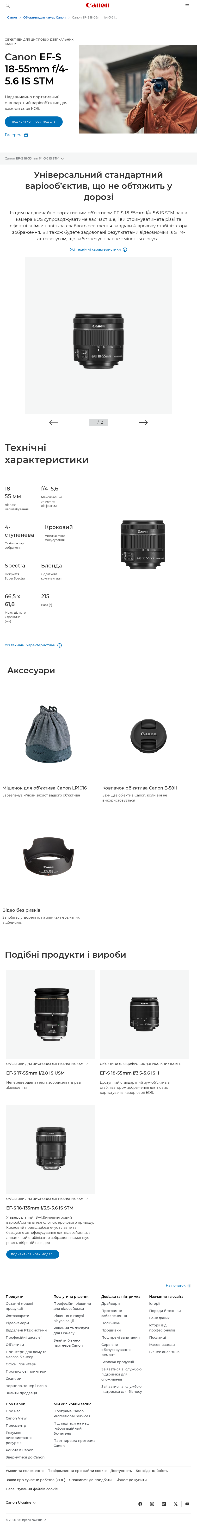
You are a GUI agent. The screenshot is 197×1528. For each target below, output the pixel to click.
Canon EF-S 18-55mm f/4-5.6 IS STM (32, 158)
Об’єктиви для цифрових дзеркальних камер (39, 42)
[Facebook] (140, 1504)
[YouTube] (187, 1504)
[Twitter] (176, 1504)
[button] (53, 422)
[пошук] (8, 6)
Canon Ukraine (19, 1502)
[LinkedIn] (164, 1504)
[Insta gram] (152, 1504)
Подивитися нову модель (33, 121)
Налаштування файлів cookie (32, 1489)
